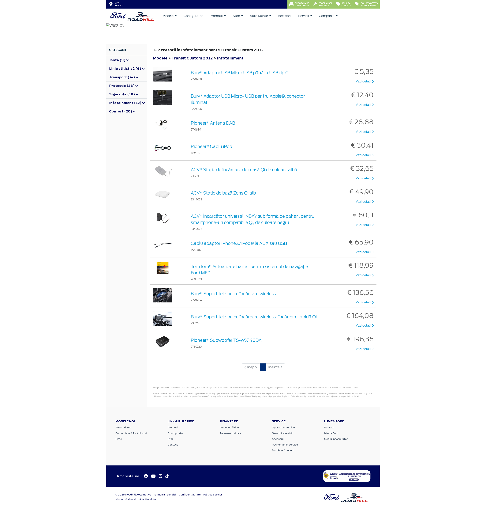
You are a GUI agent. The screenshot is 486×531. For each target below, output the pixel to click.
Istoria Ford (331, 433)
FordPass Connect (283, 450)
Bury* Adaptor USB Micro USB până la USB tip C (239, 72)
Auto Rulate (259, 16)
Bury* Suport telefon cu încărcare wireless (233, 293)
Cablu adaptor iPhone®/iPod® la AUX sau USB (239, 243)
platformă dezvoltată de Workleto (135, 499)
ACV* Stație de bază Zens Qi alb (223, 193)
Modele (168, 16)
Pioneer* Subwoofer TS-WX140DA (226, 340)
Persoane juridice (230, 433)
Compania (327, 16)
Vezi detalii (364, 81)
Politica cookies (212, 494)
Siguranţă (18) (122, 94)
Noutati (329, 427)
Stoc (237, 16)
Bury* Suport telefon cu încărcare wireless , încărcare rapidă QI (254, 316)
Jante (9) (117, 60)
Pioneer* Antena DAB (213, 123)
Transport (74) (122, 77)
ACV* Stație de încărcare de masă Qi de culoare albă (244, 169)
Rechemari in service (285, 444)
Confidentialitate (190, 494)
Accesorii (284, 16)
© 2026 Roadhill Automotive (133, 494)
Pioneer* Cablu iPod (211, 146)
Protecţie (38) (122, 85)
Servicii (304, 16)
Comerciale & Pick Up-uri (131, 433)
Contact (173, 444)
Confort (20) (121, 111)
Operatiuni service (283, 427)
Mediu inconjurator (336, 439)
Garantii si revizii (282, 433)
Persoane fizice (229, 427)
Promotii (216, 16)
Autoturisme (123, 427)
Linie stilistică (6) (125, 68)
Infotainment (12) (125, 103)
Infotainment (230, 58)
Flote (118, 439)
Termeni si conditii (165, 494)
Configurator (193, 16)
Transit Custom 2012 (192, 58)
